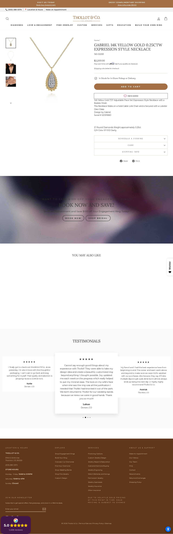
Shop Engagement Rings (65, 454)
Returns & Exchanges (137, 478)
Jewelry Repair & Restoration (99, 462)
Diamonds (17, 25)
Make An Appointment (138, 454)
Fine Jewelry (64, 25)
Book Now (73, 218)
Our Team (133, 462)
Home (96, 40)
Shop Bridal (98, 218)
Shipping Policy (135, 482)
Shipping (97, 68)
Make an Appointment (56, 10)
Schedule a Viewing (130, 139)
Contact (132, 470)
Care (131, 145)
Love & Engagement (39, 25)
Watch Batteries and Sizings (99, 474)
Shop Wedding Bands (63, 470)
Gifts (109, 25)
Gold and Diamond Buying (98, 466)
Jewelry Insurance (95, 486)
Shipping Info (131, 152)
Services (96, 25)
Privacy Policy (98, 523)
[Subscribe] (44, 509)
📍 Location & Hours (34, 10)
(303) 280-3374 (11, 465)
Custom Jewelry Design (97, 458)
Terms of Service (85, 523)
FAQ (131, 466)
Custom (82, 25)
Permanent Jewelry (95, 478)
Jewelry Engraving (95, 470)
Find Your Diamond (62, 466)
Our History (133, 458)
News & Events (134, 474)
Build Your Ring (61, 458)
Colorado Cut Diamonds (64, 462)
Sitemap (108, 523)
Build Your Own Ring (148, 25)
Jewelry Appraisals (95, 482)
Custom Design (61, 478)
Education (124, 25)
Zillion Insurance (94, 490)
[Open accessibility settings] (168, 529)
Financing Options (95, 454)
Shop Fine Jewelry (62, 474)
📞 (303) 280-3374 (13, 10)
